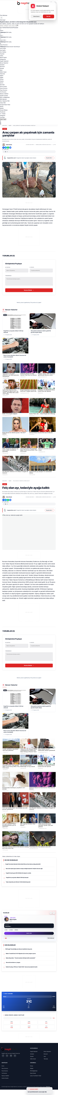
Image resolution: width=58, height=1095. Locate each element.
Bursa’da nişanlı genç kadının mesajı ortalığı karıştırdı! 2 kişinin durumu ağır (24, 868)
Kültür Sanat (3, 72)
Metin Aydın (13, 919)
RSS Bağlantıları (33, 1070)
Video (7, 27)
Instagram (2, 115)
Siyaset (2, 68)
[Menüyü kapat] (1, 17)
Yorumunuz (8, 275)
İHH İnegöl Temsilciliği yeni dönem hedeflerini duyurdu (18, 949)
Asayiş (1, 81)
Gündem (2, 64)
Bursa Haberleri (4, 63)
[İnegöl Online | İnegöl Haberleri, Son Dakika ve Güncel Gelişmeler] (25, 3)
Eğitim (1, 75)
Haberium (48, 1086)
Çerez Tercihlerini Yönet (35, 1075)
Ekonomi (2, 66)
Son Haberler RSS (4, 101)
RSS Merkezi (3, 99)
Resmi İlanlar (3, 57)
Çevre (1, 83)
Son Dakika (3, 27)
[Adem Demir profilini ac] (3, 144)
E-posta (32, 267)
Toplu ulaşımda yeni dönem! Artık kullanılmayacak (18, 882)
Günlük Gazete (4, 95)
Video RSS (3, 103)
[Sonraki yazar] (54, 913)
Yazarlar (11, 27)
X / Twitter (3, 113)
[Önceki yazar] (51, 913)
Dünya (1, 79)
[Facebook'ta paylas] (3, 147)
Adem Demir (9, 144)
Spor (1, 70)
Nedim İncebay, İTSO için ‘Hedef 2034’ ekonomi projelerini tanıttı (21, 966)
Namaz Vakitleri (4, 93)
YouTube (2, 117)
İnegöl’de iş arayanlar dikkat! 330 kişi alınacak (17, 877)
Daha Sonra (36, 16)
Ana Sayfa (2, 50)
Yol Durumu (3, 92)
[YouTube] (29, 124)
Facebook (2, 112)
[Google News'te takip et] (10, 147)
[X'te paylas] (6, 147)
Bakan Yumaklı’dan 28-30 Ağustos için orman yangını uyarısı (21, 953)
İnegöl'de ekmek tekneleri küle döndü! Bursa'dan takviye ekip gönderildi (22, 864)
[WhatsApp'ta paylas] (8, 147)
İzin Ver (49, 16)
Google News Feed (5, 104)
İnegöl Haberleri (4, 61)
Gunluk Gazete (5, 1078)
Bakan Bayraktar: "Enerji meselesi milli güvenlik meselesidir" (21, 958)
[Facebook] (29, 121)
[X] (29, 122)
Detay (53, 996)
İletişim (2, 108)
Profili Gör (29, 933)
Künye (1, 106)
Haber (10, 125)
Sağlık (1, 77)
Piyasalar (15, 27)
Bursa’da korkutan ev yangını (13, 962)
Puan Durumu (3, 90)
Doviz (3, 1066)
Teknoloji (2, 73)
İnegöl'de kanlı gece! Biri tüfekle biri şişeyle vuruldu (18, 873)
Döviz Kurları (3, 86)
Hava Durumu (3, 88)
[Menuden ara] (17, 25)
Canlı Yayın (3, 119)
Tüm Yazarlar (50, 938)
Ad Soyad (7, 267)
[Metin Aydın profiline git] (6, 919)
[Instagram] (29, 123)
